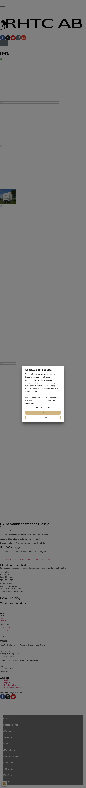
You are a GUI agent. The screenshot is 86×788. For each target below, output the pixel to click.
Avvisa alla (43, 418)
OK (43, 412)
